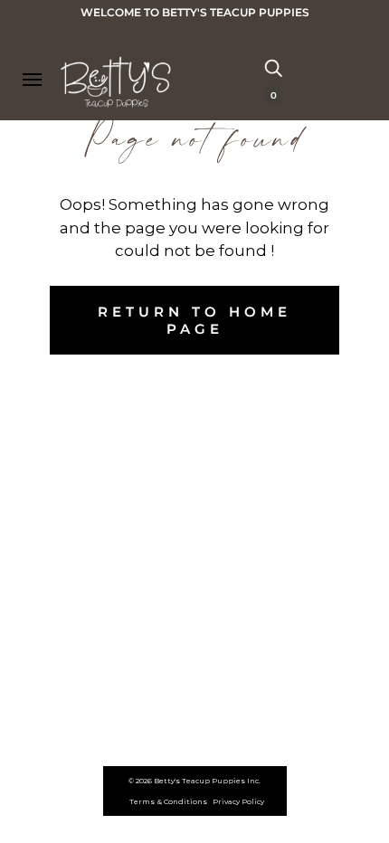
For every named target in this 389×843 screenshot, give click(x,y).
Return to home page (194, 320)
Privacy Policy (238, 801)
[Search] (273, 67)
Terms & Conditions (168, 801)
